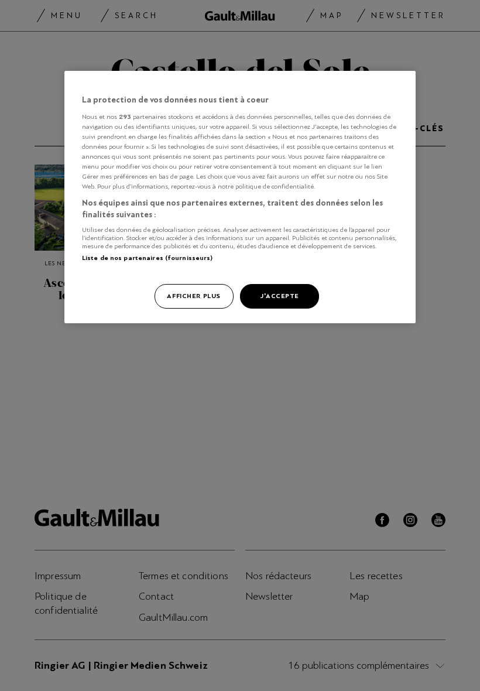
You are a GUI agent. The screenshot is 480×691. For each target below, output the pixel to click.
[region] (240, 197)
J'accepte (279, 296)
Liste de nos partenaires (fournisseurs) (147, 258)
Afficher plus (193, 296)
